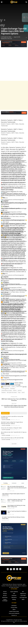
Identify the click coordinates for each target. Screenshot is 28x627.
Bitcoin (5, 595)
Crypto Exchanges (4, 600)
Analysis (5, 593)
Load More (14, 443)
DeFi (14, 593)
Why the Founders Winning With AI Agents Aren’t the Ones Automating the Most (17, 488)
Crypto (13, 386)
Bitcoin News (7, 386)
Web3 (23, 599)
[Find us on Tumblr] (17, 569)
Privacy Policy (14, 607)
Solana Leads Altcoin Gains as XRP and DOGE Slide (12, 437)
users (23, 392)
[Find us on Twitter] (11, 569)
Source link (4, 381)
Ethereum (14, 595)
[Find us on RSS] (20, 569)
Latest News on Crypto (7, 390)
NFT (23, 591)
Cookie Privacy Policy (14, 611)
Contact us (14, 615)
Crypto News (19, 386)
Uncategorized (23, 597)
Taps (19, 392)
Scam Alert (23, 595)
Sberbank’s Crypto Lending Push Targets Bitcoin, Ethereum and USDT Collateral (12, 422)
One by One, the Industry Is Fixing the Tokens (11, 428)
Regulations (23, 593)
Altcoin (5, 591)
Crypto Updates (5, 388)
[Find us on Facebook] (8, 569)
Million (14, 390)
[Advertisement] (14, 65)
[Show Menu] (1, 2)
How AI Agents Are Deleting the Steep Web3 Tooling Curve (16, 506)
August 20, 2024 (17, 37)
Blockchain (4, 597)
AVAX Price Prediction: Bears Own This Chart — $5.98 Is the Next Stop (16, 500)
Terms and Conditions (14, 613)
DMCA (14, 609)
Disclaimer (14, 605)
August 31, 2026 (14, 419)
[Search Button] (26, 2)
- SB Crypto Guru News (17, 619)
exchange (12, 388)
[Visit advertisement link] (14, 45)
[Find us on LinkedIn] (14, 569)
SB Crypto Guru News (6, 37)
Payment (4, 392)
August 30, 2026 (14, 425)
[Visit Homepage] (14, 2)
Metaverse (14, 597)
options (19, 390)
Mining (14, 599)
